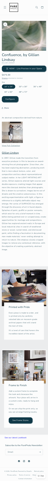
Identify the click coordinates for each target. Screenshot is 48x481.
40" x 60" (8, 92)
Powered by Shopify (25, 471)
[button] (5, 7)
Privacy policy (12, 475)
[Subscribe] (40, 452)
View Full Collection (11, 145)
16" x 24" (8, 86)
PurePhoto (14, 471)
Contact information (25, 479)
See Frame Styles (20, 420)
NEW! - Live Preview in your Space (25, 68)
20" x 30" (23, 86)
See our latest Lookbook (16, 437)
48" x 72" (23, 92)
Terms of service (24, 475)
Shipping (5, 78)
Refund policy (39, 471)
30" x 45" (37, 86)
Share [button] (6, 108)
